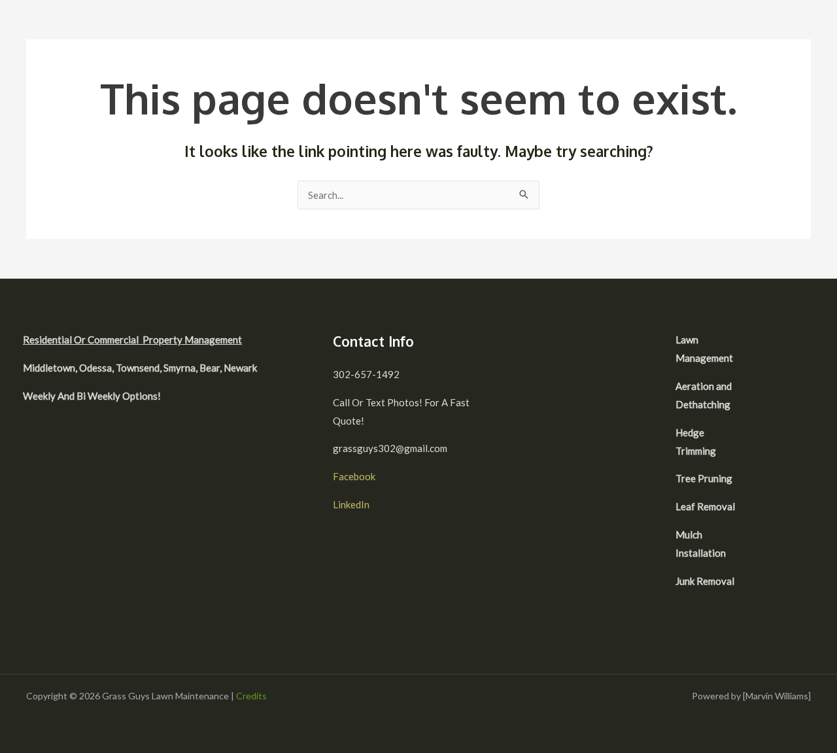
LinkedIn (351, 504)
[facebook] (779, 341)
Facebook (354, 476)
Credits (251, 695)
